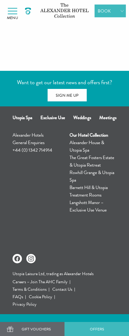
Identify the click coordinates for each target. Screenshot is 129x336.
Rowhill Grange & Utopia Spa (92, 176)
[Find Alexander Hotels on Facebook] (17, 258)
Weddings (82, 117)
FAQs (18, 297)
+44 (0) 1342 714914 (32, 150)
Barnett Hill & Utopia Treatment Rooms (89, 191)
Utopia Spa (22, 117)
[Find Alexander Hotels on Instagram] (31, 258)
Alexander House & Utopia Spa (87, 146)
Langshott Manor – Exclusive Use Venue (88, 206)
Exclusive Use (52, 117)
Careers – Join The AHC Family (40, 282)
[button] (12, 11)
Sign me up (67, 95)
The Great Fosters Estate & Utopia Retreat (92, 161)
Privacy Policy (25, 304)
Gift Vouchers (36, 329)
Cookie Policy (40, 297)
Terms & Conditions (30, 289)
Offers (97, 329)
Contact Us (62, 289)
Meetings (107, 117)
